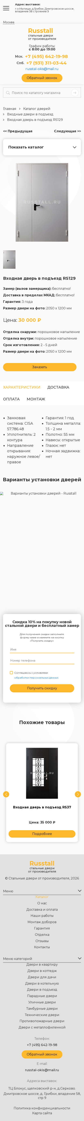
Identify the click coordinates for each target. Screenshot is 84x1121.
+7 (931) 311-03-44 (46, 63)
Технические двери (42, 1015)
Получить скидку (42, 688)
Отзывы (42, 941)
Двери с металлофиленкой (42, 1027)
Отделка (42, 935)
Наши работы (42, 916)
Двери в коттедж (42, 971)
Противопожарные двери (42, 1021)
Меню (8, 891)
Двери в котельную (42, 983)
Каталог (42, 897)
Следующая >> (67, 131)
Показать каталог (26, 147)
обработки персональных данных (36, 677)
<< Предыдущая (17, 131)
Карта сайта (42, 1113)
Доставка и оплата (42, 910)
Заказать (39, 367)
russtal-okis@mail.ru (42, 69)
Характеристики (21, 387)
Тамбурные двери (42, 1009)
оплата (11, 399)
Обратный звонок (42, 78)
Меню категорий (17, 959)
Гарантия (42, 928)
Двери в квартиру (42, 964)
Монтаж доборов (42, 922)
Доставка (58, 387)
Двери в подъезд (42, 990)
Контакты (42, 947)
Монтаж (36, 399)
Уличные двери (42, 1002)
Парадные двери (42, 996)
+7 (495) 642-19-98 (46, 56)
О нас (42, 903)
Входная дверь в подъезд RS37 (42, 807)
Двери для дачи (42, 977)
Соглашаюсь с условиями (36, 675)
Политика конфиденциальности (42, 1108)
